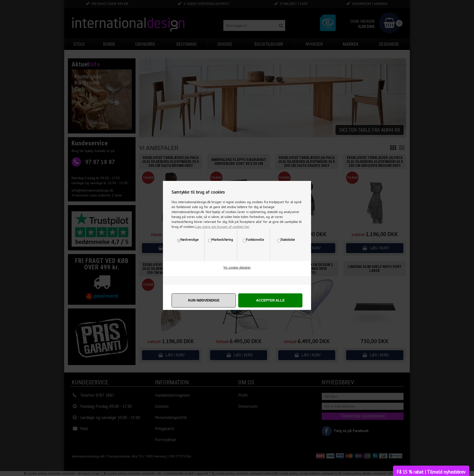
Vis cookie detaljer (237, 267)
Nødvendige (189, 239)
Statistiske (287, 239)
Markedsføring (222, 239)
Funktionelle (255, 239)
